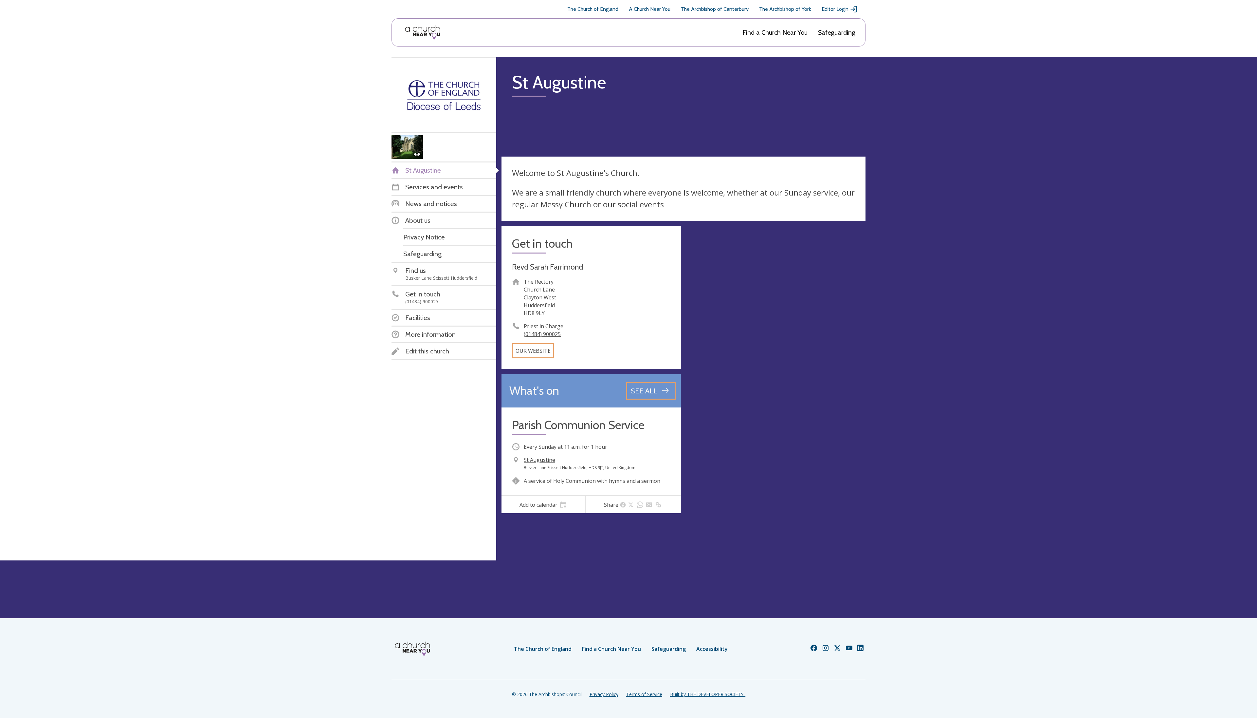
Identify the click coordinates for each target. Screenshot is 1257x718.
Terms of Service (644, 694)
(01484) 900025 (542, 334)
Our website (533, 350)
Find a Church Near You (775, 32)
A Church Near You (649, 9)
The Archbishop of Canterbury (715, 9)
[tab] (543, 504)
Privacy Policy (604, 694)
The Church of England (592, 9)
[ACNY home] (423, 32)
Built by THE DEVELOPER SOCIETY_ (707, 694)
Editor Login (835, 9)
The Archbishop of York (785, 9)
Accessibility (712, 648)
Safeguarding (836, 32)
